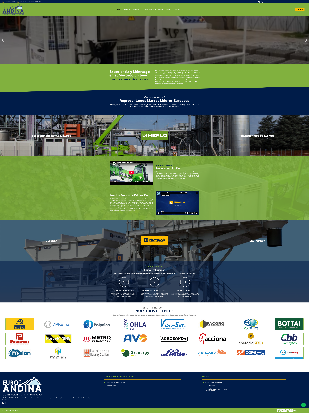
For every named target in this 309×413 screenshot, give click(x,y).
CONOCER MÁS (154, 36)
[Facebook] (259, 2)
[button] (3, 40)
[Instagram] (262, 2)
